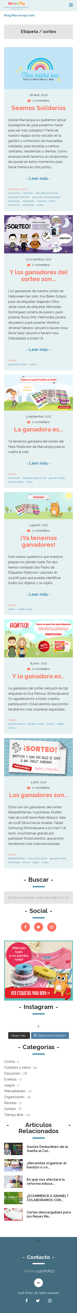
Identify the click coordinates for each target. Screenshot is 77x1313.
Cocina (9, 1061)
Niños (52, 201)
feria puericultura (37, 858)
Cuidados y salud (18, 189)
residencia (14, 204)
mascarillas (28, 201)
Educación (12, 1073)
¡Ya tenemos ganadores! (39, 541)
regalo (60, 723)
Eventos (10, 1079)
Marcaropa (14, 201)
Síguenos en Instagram (52, 1035)
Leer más (38, 178)
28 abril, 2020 (38, 95)
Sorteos (12, 360)
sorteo (40, 204)
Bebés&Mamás (16, 858)
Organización (14, 1097)
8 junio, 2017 (38, 663)
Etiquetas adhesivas (47, 193)
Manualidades (14, 1091)
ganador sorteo (57, 478)
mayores (42, 201)
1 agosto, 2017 (38, 525)
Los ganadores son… (38, 795)
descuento (14, 478)
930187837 (45, 1271)
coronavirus (14, 193)
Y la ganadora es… (38, 676)
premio (50, 723)
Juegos (9, 1085)
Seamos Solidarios (38, 107)
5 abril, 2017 (38, 782)
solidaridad (28, 204)
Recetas (10, 1103)
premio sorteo (15, 481)
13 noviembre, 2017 (38, 259)
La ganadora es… (38, 429)
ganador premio (16, 723)
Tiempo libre (13, 1115)
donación (28, 193)
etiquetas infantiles (19, 197)
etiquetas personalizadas (46, 197)
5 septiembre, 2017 (38, 416)
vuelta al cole (24, 609)
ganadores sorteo (17, 364)
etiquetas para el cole (34, 478)
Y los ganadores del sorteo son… (39, 276)
